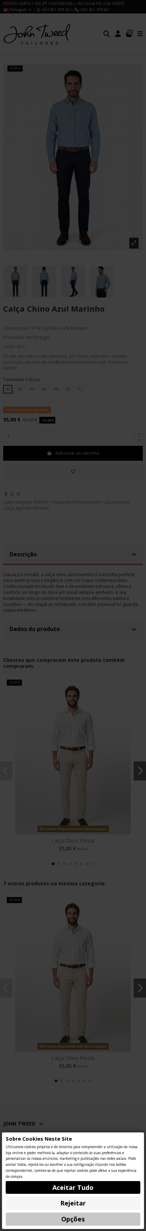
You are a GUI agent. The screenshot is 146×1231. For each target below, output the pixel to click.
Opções (73, 1219)
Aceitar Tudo (73, 1187)
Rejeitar (73, 1203)
